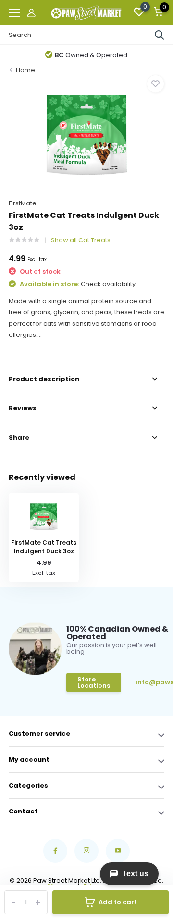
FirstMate (23, 203)
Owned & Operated (91, 55)
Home (25, 69)
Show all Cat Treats (81, 240)
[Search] (159, 35)
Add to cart (118, 902)
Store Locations (93, 682)
